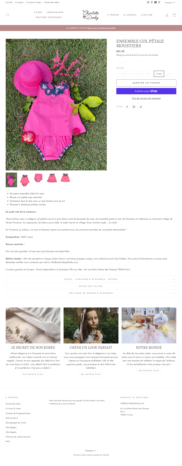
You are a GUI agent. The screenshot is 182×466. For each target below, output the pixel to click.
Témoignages (55, 12)
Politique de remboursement (18, 436)
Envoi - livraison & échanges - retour (90, 279)
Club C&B (147, 15)
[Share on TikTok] (140, 106)
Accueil (9, 2)
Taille (120, 68)
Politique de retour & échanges (91, 293)
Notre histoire (12, 418)
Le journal (130, 15)
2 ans (148, 73)
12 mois (123, 73)
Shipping (120, 54)
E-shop (38, 12)
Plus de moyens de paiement (146, 98)
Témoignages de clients (16, 422)
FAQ (8, 441)
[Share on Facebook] (127, 106)
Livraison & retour (34, 2)
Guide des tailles (51, 2)
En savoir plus (33, 374)
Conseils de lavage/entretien (18, 413)
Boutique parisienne (49, 17)
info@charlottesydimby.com (132, 403)
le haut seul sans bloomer (41, 251)
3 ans (159, 73)
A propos (19, 2)
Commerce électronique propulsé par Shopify (91, 455)
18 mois (136, 73)
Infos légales (11, 427)
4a (168, 73)
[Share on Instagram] (133, 106)
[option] (91, 28)
